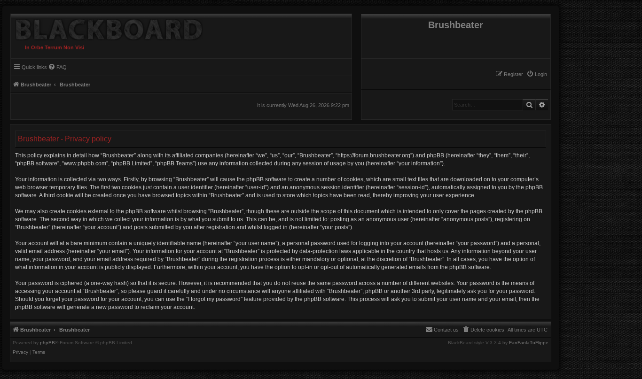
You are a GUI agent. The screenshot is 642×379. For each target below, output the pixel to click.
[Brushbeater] (107, 27)
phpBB (47, 342)
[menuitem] (536, 74)
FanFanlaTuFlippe (528, 342)
